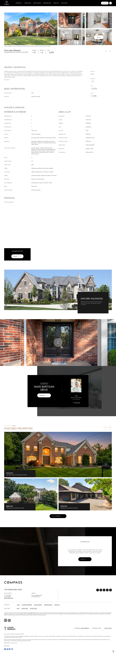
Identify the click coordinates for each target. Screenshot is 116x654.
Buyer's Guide (25, 608)
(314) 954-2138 (77, 402)
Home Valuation (37, 3)
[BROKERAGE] (110, 590)
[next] (110, 427)
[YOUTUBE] (100, 590)
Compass (31, 612)
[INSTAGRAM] (97, 590)
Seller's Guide (33, 608)
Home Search (27, 3)
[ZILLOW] (104, 590)
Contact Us (56, 3)
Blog (18, 608)
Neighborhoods (47, 3)
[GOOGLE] (107, 590)
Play (30, 28)
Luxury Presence (85, 628)
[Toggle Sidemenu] (110, 3)
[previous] (105, 427)
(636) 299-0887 (64, 3)
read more (83, 307)
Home (18, 604)
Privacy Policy (108, 628)
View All (99, 37)
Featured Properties (27, 604)
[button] (84, 559)
